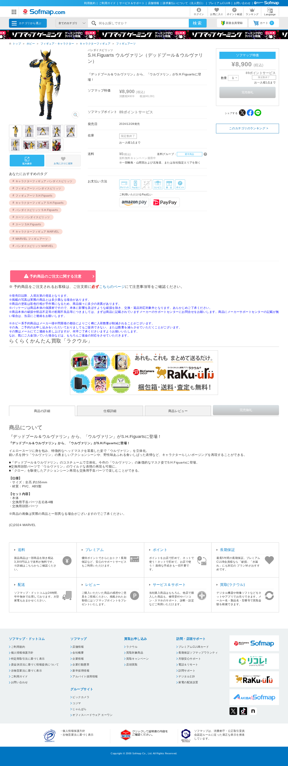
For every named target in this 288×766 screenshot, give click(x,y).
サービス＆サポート (131, 3)
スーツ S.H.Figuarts (28, 224)
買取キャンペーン (137, 658)
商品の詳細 (42, 411)
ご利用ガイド (107, 3)
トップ (17, 43)
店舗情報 (153, 3)
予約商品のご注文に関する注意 (56, 276)
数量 (224, 78)
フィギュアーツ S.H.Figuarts (34, 195)
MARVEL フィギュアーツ (32, 238)
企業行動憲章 (80, 664)
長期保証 (227, 550)
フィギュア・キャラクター (57, 43)
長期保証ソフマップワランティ (198, 652)
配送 (21, 585)
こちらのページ (112, 287)
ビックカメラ (80, 697)
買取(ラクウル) (232, 585)
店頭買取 (131, 664)
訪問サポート (186, 670)
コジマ (76, 703)
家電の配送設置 (188, 682)
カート (266, 23)
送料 (21, 550)
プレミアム (94, 550)
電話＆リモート (188, 664)
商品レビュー (178, 411)
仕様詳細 (110, 411)
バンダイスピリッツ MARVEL (35, 246)
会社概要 (78, 652)
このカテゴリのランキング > (248, 128)
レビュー (92, 585)
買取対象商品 (134, 652)
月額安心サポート (189, 658)
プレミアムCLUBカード (193, 646)
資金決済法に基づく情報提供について (35, 664)
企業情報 (78, 658)
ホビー (31, 43)
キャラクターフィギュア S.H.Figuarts (40, 202)
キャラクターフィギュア (95, 43)
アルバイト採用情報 (85, 676)
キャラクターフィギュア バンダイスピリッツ (44, 181)
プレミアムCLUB (219, 3)
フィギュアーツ (126, 43)
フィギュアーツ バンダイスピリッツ (38, 188)
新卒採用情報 (80, 670)
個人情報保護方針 (22, 652)
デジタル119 (186, 676)
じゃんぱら (79, 709)
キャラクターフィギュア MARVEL (37, 231)
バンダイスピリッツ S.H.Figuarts (37, 210)
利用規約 (89, 3)
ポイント (160, 550)
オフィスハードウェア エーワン (92, 715)
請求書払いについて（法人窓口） (184, 3)
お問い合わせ (242, 3)
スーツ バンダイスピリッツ (33, 217)
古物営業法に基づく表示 (26, 670)
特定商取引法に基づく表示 (28, 658)
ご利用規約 (18, 646)
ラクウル (131, 646)
